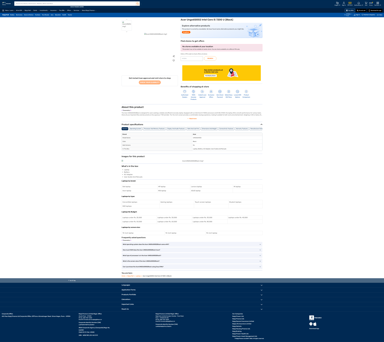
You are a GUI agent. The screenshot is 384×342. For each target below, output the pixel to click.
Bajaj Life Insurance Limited (241, 324)
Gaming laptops (166, 202)
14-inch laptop (170, 233)
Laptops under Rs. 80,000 (202, 222)
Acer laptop (126, 191)
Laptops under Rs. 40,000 (238, 217)
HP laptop (162, 187)
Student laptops (235, 202)
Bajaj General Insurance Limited (243, 321)
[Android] (310, 324)
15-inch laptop (211, 233)
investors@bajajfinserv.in (168, 321)
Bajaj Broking (237, 331)
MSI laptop (162, 191)
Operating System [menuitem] (135, 129)
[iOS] (314, 324)
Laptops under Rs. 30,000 (167, 217)
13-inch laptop (128, 233)
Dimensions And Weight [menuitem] (209, 129)
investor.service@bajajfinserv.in (93, 319)
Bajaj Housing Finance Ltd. (241, 329)
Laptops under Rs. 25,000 (132, 217)
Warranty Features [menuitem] (242, 129)
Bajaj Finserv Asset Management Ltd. (244, 336)
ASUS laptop (195, 191)
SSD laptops (127, 206)
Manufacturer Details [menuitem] (257, 129)
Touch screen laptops (203, 202)
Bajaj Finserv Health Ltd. (240, 334)
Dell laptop (126, 187)
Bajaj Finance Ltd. (238, 319)
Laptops (138, 276)
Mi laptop (237, 187)
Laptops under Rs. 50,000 (132, 222)
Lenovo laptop (196, 187)
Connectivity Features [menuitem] (226, 129)
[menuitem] (349, 14)
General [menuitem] (124, 129)
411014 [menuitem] (348, 14)
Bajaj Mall (130, 276)
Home (123, 276)
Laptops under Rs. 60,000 (167, 222)
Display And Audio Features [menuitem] (176, 129)
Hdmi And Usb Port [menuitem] (193, 129)
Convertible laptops (129, 202)
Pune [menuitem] (347, 15)
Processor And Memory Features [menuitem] (154, 129)
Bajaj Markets (237, 326)
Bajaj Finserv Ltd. (238, 316)
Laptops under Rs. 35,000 (202, 217)
